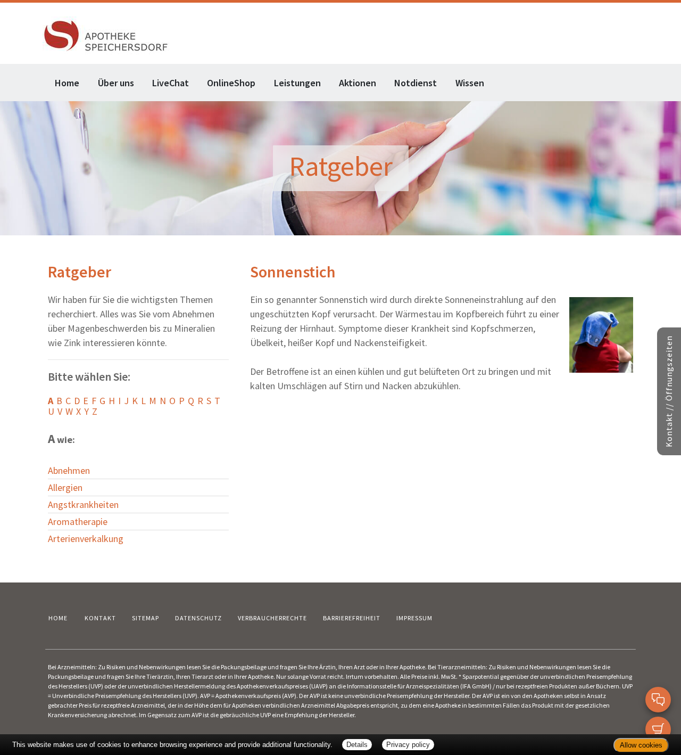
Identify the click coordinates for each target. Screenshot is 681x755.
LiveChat (170, 83)
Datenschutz (198, 618)
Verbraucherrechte (272, 618)
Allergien (65, 487)
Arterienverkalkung (85, 538)
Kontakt (100, 618)
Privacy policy (408, 745)
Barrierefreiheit (351, 618)
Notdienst (415, 83)
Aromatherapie (77, 521)
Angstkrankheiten (83, 504)
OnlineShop (231, 83)
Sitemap (145, 618)
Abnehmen (69, 470)
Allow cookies (641, 745)
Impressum (414, 618)
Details (357, 745)
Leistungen (297, 83)
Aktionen (357, 83)
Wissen (469, 83)
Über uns (116, 83)
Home (67, 83)
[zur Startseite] (106, 34)
